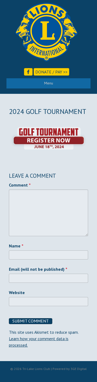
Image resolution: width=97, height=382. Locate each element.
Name (16, 246)
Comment (20, 185)
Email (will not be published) (38, 269)
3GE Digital (79, 369)
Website (17, 292)
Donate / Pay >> (51, 72)
